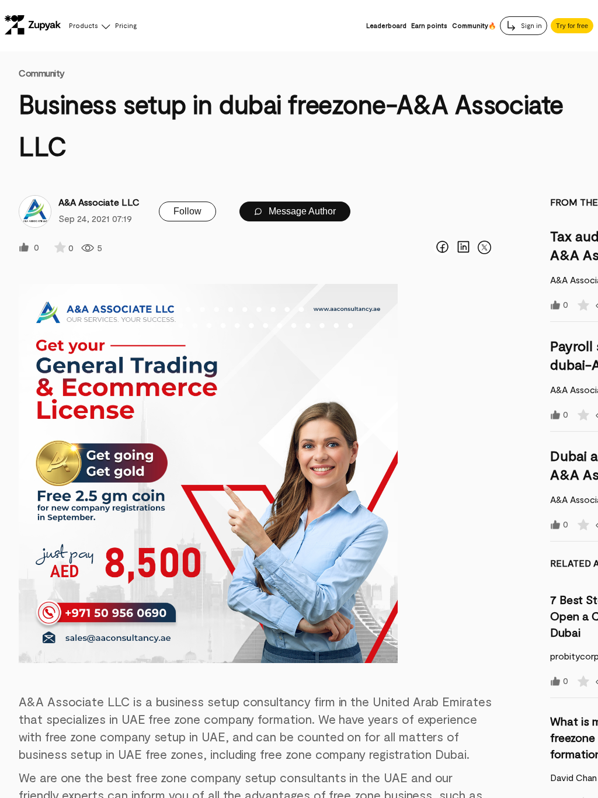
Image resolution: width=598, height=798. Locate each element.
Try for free (572, 25)
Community (42, 72)
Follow (187, 211)
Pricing (126, 25)
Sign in (530, 25)
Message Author (301, 211)
